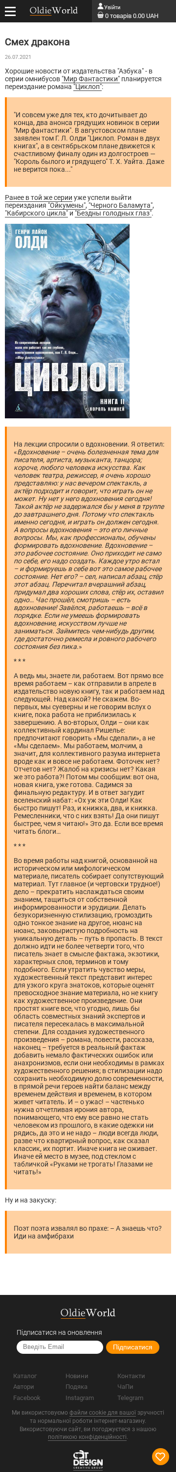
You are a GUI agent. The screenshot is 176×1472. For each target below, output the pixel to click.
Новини (77, 1376)
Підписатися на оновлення (59, 1332)
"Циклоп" (87, 86)
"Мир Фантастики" (91, 79)
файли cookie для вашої (102, 1412)
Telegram (130, 1397)
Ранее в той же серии (38, 197)
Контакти (131, 1376)
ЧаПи (125, 1386)
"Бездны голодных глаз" (113, 213)
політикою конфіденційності (87, 1437)
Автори (23, 1386)
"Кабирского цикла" (36, 213)
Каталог (25, 1376)
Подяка (77, 1386)
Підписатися (133, 1347)
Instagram (80, 1397)
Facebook (27, 1397)
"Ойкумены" (67, 205)
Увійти (112, 7)
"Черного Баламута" (120, 205)
